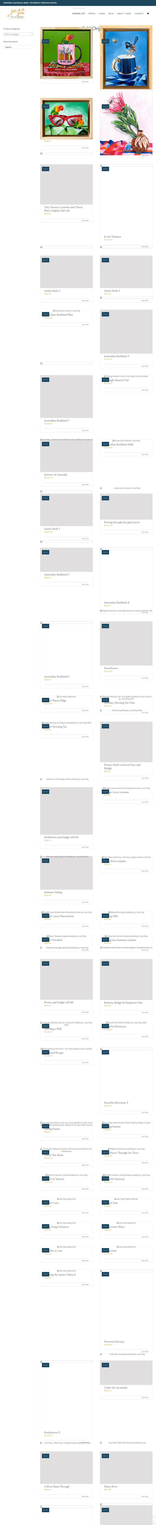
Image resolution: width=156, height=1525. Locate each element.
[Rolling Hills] (126, 912)
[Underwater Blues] (126, 1223)
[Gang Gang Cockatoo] (66, 1223)
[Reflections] (126, 1247)
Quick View (85, 81)
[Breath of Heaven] (66, 1175)
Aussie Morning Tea (55, 726)
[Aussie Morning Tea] (66, 723)
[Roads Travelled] (66, 936)
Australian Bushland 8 (116, 602)
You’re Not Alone (53, 1155)
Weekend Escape (53, 1053)
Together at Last (53, 1251)
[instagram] (148, 3)
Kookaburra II (52, 1432)
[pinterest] (152, 3)
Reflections (110, 1251)
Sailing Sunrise (112, 1126)
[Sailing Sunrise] (126, 1123)
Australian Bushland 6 (57, 676)
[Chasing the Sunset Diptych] (66, 1271)
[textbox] (18, 34)
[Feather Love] (66, 1199)
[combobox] (18, 34)
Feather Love (51, 1203)
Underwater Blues (114, 1227)
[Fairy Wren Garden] (126, 857)
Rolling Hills (111, 916)
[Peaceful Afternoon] (126, 1023)
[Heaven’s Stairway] (126, 1175)
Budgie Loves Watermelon (59, 916)
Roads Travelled (53, 940)
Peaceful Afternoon (115, 1026)
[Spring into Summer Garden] (126, 936)
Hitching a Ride (53, 1029)
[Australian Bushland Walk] (126, 441)
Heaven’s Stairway (114, 1179)
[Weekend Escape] (66, 1049)
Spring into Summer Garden (120, 940)
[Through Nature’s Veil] (126, 376)
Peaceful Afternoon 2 (116, 1103)
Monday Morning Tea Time (119, 703)
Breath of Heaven (54, 1179)
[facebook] (144, 3)
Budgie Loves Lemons (116, 792)
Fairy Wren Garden (115, 861)
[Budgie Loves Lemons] (126, 788)
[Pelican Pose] (126, 1199)
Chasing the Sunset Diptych (60, 1274)
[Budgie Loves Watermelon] (66, 912)
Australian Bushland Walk (119, 444)
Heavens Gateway (114, 1341)
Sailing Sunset (52, 1129)
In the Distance (112, 236)
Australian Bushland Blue (58, 314)
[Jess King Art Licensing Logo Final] (17, 9)
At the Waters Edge (55, 700)
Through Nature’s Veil (116, 380)
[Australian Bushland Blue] (66, 311)
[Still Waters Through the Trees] (126, 1149)
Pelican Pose (111, 1203)
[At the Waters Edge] (66, 697)
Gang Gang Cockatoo (56, 1227)
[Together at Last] (66, 1247)
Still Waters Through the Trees (121, 1153)
